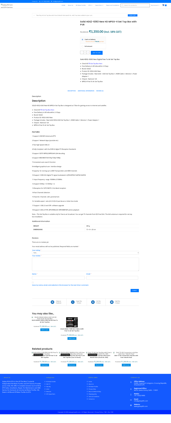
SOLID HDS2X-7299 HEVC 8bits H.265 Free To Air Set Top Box (72, 330)
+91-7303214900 (45, 1)
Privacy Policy (92, 389)
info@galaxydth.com (58, 1)
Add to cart (97, 53)
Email (88, 274)
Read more (45, 365)
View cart (132, 15)
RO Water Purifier (51, 381)
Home (90, 381)
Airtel (47, 389)
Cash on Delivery (90, 39)
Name (34, 274)
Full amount (88, 46)
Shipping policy (93, 394)
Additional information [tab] (86, 91)
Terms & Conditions (94, 396)
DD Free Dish (100, 214)
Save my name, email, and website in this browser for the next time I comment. (60, 285)
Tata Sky (48, 386)
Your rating (36, 250)
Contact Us (34, 1)
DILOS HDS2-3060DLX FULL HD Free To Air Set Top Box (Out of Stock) (72, 356)
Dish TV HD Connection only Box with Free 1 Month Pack (126, 356)
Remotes (48, 391)
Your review (36, 256)
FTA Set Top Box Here (47, 110)
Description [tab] (72, 91)
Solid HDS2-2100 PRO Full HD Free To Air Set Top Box (44, 356)
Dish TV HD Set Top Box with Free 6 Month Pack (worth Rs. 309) (99, 356)
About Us (91, 384)
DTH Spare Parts (50, 394)
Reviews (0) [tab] (99, 91)
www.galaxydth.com (141, 406)
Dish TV (48, 384)
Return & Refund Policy (95, 391)
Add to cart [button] (45, 329)
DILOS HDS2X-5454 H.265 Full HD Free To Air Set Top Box (45, 321)
